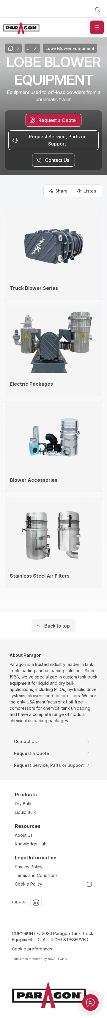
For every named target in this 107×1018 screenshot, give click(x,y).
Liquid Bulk (25, 812)
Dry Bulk (23, 803)
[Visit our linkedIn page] (36, 902)
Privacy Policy (29, 866)
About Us (24, 835)
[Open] (97, 27)
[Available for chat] (90, 1002)
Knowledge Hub (31, 843)
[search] (97, 9)
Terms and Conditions (36, 875)
